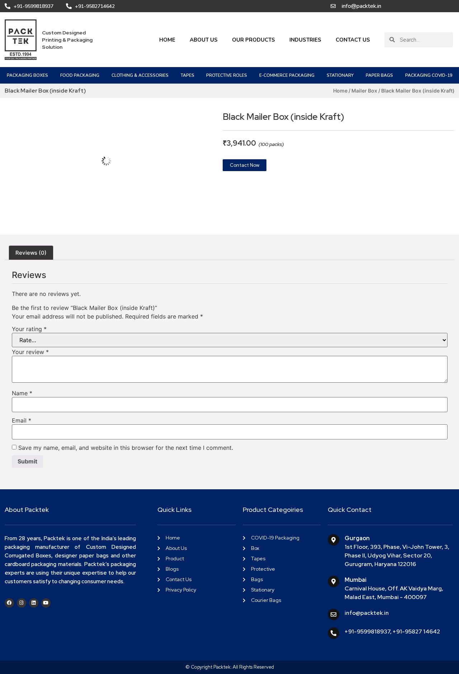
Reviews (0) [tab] (31, 252)
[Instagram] (21, 603)
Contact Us (353, 39)
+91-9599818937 (367, 631)
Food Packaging (79, 75)
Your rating (29, 329)
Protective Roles (226, 75)
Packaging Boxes (27, 75)
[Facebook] (9, 603)
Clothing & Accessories (140, 75)
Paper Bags (379, 75)
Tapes (187, 75)
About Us (204, 39)
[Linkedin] (33, 603)
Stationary (340, 75)
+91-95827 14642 (416, 631)
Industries (305, 39)
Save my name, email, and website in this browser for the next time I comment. (125, 448)
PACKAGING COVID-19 (428, 75)
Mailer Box (364, 91)
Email (21, 420)
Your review (30, 352)
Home (167, 39)
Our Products (253, 39)
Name (22, 393)
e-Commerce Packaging (286, 75)
